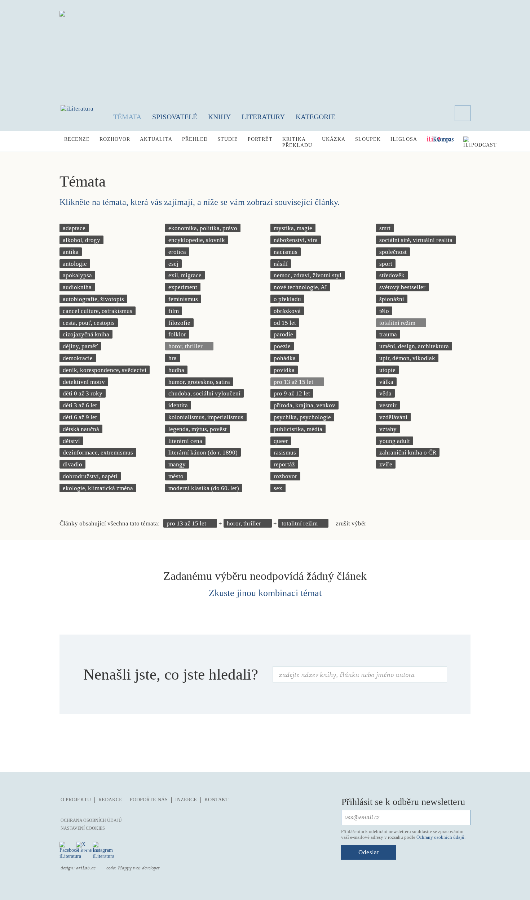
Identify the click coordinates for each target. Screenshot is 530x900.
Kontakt (216, 799)
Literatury (263, 117)
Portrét (260, 139)
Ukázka (333, 139)
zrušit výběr (351, 523)
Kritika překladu (297, 142)
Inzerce (186, 799)
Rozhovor (115, 139)
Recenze (77, 139)
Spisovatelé (174, 117)
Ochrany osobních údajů (440, 837)
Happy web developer (139, 868)
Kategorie (315, 117)
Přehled (195, 139)
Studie (227, 139)
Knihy (219, 117)
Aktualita (156, 139)
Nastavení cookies (83, 828)
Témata (127, 117)
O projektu (76, 799)
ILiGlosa (403, 139)
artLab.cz (86, 868)
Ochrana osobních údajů (91, 820)
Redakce (110, 799)
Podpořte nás (149, 799)
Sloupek (368, 139)
